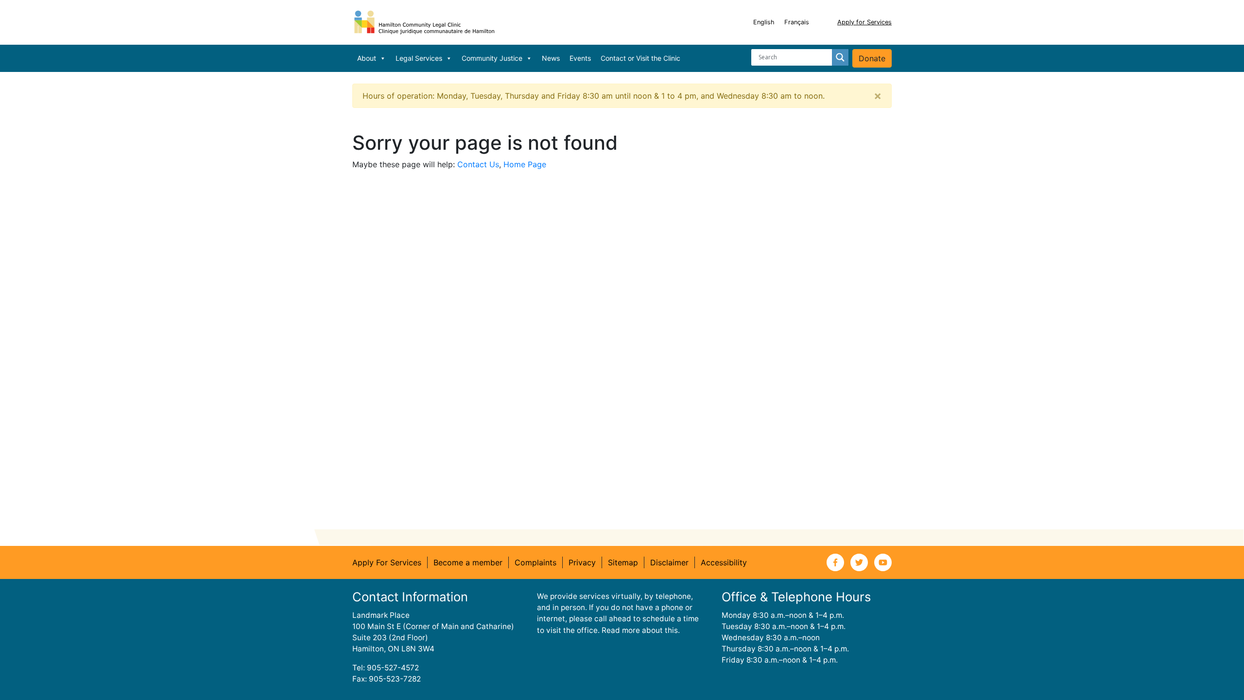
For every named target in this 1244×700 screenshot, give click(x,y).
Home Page (524, 164)
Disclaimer (669, 562)
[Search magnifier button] (840, 57)
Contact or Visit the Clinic (640, 58)
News (551, 58)
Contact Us (478, 164)
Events (580, 58)
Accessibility (724, 562)
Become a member (467, 562)
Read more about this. (641, 630)
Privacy (582, 562)
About (366, 58)
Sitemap (623, 562)
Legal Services (419, 58)
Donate (872, 58)
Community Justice (492, 58)
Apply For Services (386, 562)
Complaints (535, 562)
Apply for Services (864, 22)
